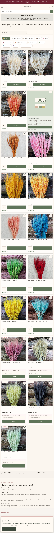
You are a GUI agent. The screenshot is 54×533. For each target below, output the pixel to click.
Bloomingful (6, 512)
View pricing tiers (5, 87)
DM (16, 525)
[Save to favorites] (24, 51)
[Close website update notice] (51, 518)
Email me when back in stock (11, 370)
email (12, 525)
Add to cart (16, 84)
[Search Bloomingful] (51, 11)
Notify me (14, 376)
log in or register (12, 27)
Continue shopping (9, 528)
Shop (2, 516)
